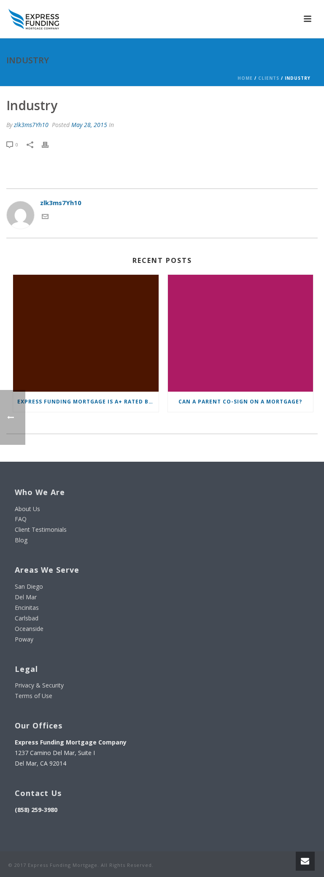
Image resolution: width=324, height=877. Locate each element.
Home (245, 78)
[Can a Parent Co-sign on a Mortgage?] (240, 333)
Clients (268, 78)
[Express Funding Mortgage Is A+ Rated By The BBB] (86, 333)
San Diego (29, 586)
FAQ (21, 519)
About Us (27, 509)
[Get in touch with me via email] (45, 217)
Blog (21, 540)
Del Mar (26, 597)
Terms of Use (33, 696)
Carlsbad (26, 618)
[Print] (49, 144)
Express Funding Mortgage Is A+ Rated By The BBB (88, 401)
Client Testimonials (41, 529)
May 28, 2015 (89, 125)
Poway (24, 639)
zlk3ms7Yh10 (31, 125)
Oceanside (29, 629)
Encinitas (27, 608)
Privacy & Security (39, 685)
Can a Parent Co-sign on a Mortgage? (240, 401)
